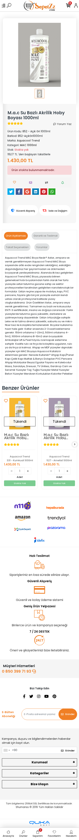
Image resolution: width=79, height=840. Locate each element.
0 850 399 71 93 (17, 671)
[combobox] (6, 750)
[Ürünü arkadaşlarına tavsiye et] (31, 182)
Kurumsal (40, 762)
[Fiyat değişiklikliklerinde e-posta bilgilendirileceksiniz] (63, 182)
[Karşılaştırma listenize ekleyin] (47, 182)
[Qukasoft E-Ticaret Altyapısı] (39, 823)
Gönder (70, 714)
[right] (75, 444)
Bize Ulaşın (39, 784)
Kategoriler (39, 773)
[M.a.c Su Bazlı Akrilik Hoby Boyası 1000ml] (19, 413)
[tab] (16, 236)
